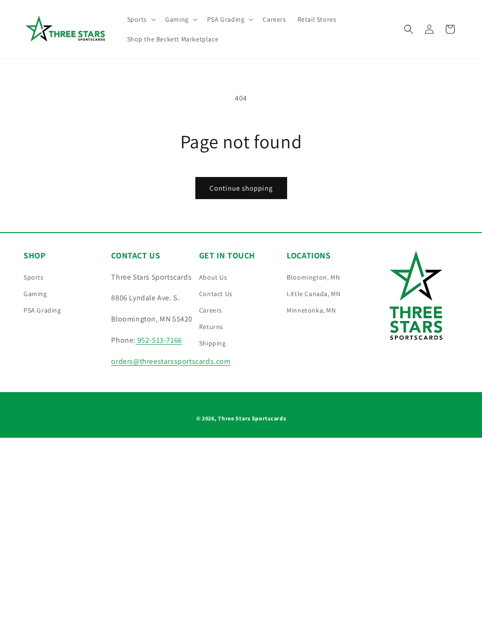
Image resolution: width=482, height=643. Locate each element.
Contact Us (216, 293)
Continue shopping (241, 188)
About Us (213, 277)
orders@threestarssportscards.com (170, 361)
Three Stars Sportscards (252, 418)
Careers (210, 310)
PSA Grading (42, 310)
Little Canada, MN (313, 293)
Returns (211, 326)
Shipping (212, 343)
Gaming (35, 293)
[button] (140, 19)
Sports (34, 277)
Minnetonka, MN (311, 310)
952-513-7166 (159, 340)
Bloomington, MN (313, 277)
